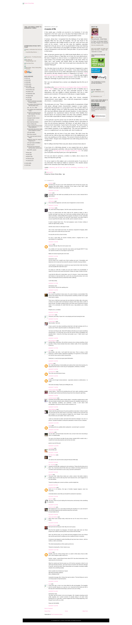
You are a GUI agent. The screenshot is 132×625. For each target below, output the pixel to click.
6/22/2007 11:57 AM (53, 549)
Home (66, 611)
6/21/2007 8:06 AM (53, 462)
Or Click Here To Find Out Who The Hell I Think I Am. (99, 49)
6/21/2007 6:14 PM (53, 504)
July (28, 97)
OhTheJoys (51, 201)
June (28, 99)
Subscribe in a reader (97, 51)
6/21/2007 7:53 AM (53, 452)
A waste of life (30, 120)
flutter (50, 425)
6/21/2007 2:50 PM (53, 496)
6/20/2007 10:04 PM (53, 423)
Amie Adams (52, 314)
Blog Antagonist (52, 340)
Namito (50, 552)
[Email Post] (63, 174)
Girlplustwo (51, 432)
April (28, 154)
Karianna (51, 363)
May (28, 152)
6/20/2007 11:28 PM (53, 445)
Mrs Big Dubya (52, 455)
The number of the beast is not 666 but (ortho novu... (34, 105)
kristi (50, 584)
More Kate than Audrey (32, 122)
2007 (27, 86)
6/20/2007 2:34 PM (53, 205)
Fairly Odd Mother (53, 517)
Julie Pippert (52, 208)
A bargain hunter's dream (33, 118)
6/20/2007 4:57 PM (53, 348)
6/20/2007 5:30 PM (53, 369)
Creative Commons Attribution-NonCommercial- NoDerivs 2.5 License (98, 109)
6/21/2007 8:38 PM (53, 514)
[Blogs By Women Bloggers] (25, 66)
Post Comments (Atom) (56, 614)
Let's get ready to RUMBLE (33, 142)
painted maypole (53, 398)
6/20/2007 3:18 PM (53, 290)
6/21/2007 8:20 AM (53, 472)
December (30, 87)
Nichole (50, 474)
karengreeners (52, 371)
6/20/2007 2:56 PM (53, 241)
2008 (27, 84)
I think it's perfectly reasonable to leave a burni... (34, 102)
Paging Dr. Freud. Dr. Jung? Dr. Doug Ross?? (34, 140)
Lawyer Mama (52, 321)
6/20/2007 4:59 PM (53, 361)
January (29, 160)
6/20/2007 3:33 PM (53, 312)
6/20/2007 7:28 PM (53, 387)
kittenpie (51, 292)
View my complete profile (97, 45)
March (28, 156)
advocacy (52, 167)
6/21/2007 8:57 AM (53, 485)
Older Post (85, 611)
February (29, 158)
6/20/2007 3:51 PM (53, 319)
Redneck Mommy (53, 525)
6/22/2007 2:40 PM (53, 581)
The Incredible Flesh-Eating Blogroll (98, 82)
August (29, 95)
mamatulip (51, 448)
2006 (27, 163)
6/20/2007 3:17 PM (53, 283)
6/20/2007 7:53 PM (53, 395)
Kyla (50, 350)
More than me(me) (31, 134)
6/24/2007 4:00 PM (53, 605)
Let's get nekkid (31, 132)
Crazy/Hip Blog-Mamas (31, 52)
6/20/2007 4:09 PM (53, 338)
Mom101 (51, 499)
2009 (27, 82)
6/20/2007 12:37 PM (53, 190)
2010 (27, 80)
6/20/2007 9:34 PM (53, 407)
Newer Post (47, 611)
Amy (50, 378)
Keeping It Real (52, 487)
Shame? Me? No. (31, 116)
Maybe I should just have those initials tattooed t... (34, 126)
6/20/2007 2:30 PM (53, 198)
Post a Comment (49, 608)
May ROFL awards (31, 150)
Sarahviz (51, 183)
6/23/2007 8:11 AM (53, 591)
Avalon (50, 193)
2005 (27, 165)
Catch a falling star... (32, 124)
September (30, 93)
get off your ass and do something (66, 167)
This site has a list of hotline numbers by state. (67, 150)
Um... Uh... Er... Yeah (32, 107)
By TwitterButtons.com (96, 96)
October (29, 91)
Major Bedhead (52, 409)
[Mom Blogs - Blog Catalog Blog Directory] (33, 68)
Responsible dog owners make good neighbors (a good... (34, 129)
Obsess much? (30, 144)
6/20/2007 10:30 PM (53, 429)
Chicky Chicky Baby (53, 389)
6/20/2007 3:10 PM (53, 256)
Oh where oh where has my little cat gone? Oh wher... (34, 113)
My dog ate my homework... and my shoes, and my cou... (34, 147)
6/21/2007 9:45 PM (53, 522)
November (30, 89)
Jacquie (50, 244)
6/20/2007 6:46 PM (53, 376)
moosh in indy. (52, 507)
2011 (27, 78)
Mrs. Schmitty (52, 464)
